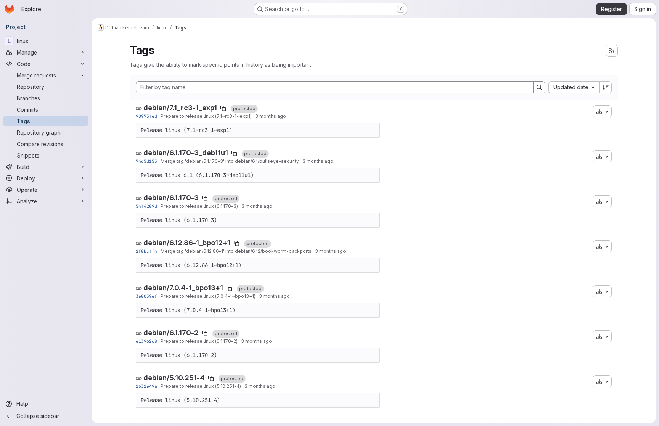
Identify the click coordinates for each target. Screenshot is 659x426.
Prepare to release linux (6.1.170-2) (199, 341)
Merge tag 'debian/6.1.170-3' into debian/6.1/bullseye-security (230, 161)
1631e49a (146, 386)
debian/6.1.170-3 (171, 197)
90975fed (146, 116)
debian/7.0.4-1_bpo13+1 (183, 287)
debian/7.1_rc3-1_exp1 (180, 107)
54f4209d (146, 206)
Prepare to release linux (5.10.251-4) (201, 386)
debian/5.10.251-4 (174, 377)
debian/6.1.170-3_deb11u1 (185, 152)
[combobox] (573, 87)
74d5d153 (146, 161)
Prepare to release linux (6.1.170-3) (199, 206)
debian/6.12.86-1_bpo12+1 (186, 242)
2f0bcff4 (146, 251)
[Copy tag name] (223, 108)
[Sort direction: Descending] (606, 87)
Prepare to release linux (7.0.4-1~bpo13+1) (208, 296)
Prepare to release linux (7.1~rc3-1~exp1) (206, 116)
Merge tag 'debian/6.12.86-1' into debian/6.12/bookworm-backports (236, 251)
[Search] (539, 87)
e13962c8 (146, 341)
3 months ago (270, 116)
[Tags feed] (612, 51)
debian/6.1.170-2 (171, 332)
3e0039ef (146, 296)
